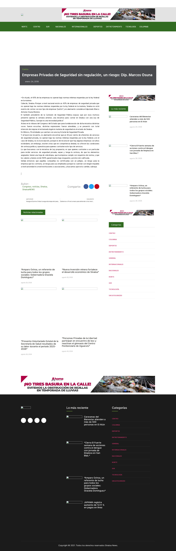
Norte (24, 27)
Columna (113, 239)
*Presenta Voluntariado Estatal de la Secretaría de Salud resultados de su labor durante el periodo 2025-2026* (39, 345)
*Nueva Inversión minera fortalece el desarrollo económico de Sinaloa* (80, 270)
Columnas (143, 27)
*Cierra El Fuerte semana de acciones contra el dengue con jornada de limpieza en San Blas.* (142, 149)
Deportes (97, 27)
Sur (47, 27)
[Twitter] (27, 2)
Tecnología (130, 27)
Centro (36, 27)
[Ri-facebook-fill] (22, 2)
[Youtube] (36, 2)
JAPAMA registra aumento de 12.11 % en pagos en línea (94, 505)
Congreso (26, 186)
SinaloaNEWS (28, 189)
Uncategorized (115, 295)
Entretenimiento (114, 27)
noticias (35, 186)
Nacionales (60, 27)
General (112, 258)
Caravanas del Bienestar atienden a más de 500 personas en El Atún (140, 119)
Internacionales (79, 27)
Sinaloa (43, 186)
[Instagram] (31, 2)
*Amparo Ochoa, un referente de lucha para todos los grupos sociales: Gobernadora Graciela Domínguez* (38, 273)
